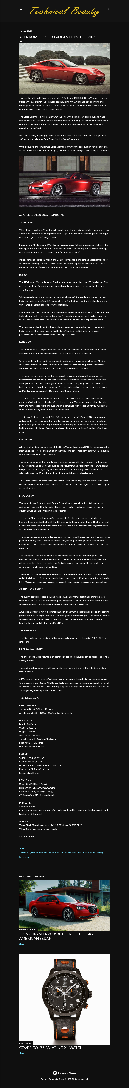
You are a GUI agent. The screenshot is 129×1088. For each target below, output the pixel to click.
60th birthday (37, 852)
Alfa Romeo (48, 852)
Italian (92, 852)
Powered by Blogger (67, 1073)
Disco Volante (70, 852)
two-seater (24, 857)
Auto (57, 852)
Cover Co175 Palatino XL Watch (51, 1047)
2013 (28, 852)
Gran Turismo (83, 852)
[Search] (108, 9)
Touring (99, 852)
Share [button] (21, 848)
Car (61, 852)
